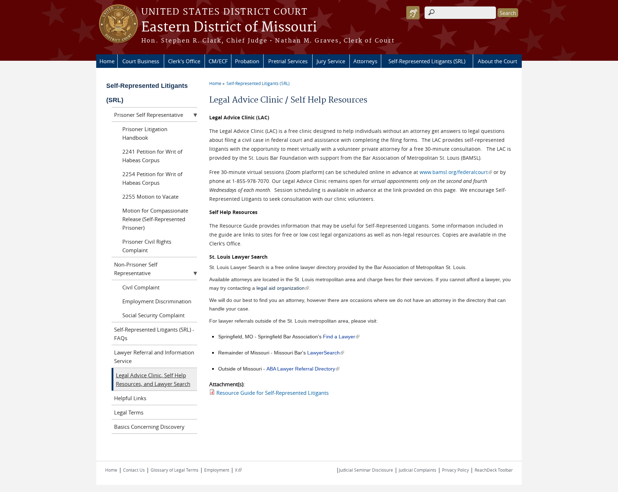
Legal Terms (128, 412)
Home (106, 61)
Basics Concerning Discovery (149, 426)
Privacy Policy (455, 470)
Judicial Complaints (417, 470)
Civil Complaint (141, 287)
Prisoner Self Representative (148, 114)
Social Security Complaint (153, 315)
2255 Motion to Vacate (150, 196)
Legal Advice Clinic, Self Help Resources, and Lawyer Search (153, 379)
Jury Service (331, 61)
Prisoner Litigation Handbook (144, 133)
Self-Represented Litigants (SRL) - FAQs (154, 334)
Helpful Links (130, 398)
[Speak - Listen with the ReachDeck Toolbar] (413, 12)
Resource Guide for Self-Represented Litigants (272, 392)
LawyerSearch (325, 353)
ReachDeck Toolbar (494, 470)
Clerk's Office (184, 61)
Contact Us (134, 470)
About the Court (497, 61)
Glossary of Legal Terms (174, 470)
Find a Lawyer (341, 336)
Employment (216, 470)
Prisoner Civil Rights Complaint (146, 246)
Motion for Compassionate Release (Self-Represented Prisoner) (155, 219)
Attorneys (365, 61)
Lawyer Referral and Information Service (154, 356)
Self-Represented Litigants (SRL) (426, 61)
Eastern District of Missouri (229, 27)
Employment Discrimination (156, 301)
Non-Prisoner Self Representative (135, 269)
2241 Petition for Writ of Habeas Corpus (152, 156)
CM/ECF (218, 61)
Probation (247, 61)
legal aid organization (282, 288)
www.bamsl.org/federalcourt (456, 172)
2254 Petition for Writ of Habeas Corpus (152, 178)
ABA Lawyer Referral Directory (302, 369)
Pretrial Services (288, 61)
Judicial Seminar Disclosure (366, 470)
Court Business (140, 61)
